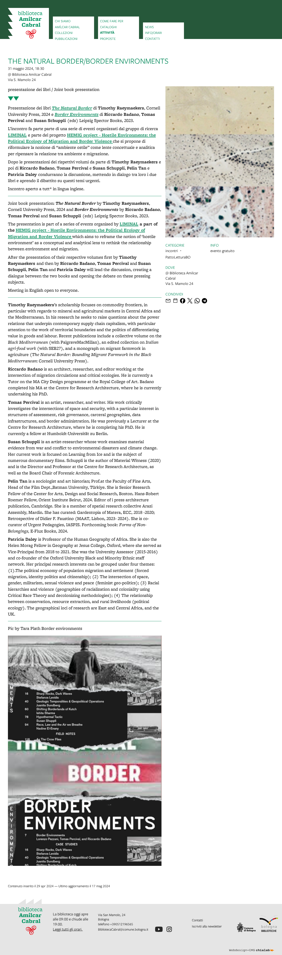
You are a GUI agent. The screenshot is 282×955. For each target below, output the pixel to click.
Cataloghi (108, 27)
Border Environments (76, 114)
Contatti (152, 38)
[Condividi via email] (168, 300)
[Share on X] (190, 300)
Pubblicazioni (66, 38)
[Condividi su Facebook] (182, 300)
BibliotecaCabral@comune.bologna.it (123, 929)
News (149, 27)
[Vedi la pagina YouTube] (159, 929)
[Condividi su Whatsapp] (197, 300)
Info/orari (153, 32)
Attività (107, 32)
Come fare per (111, 21)
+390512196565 (121, 924)
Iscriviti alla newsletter (207, 926)
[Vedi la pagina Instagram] (169, 929)
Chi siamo (62, 21)
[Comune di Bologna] (246, 927)
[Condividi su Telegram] (204, 300)
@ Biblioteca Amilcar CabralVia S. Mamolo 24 (30, 77)
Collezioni (64, 32)
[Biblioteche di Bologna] (269, 923)
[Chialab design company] (251, 946)
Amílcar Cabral (67, 27)
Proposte (108, 38)
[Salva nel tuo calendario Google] (175, 300)
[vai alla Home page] (28, 25)
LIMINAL (17, 135)
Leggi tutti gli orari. (68, 929)
